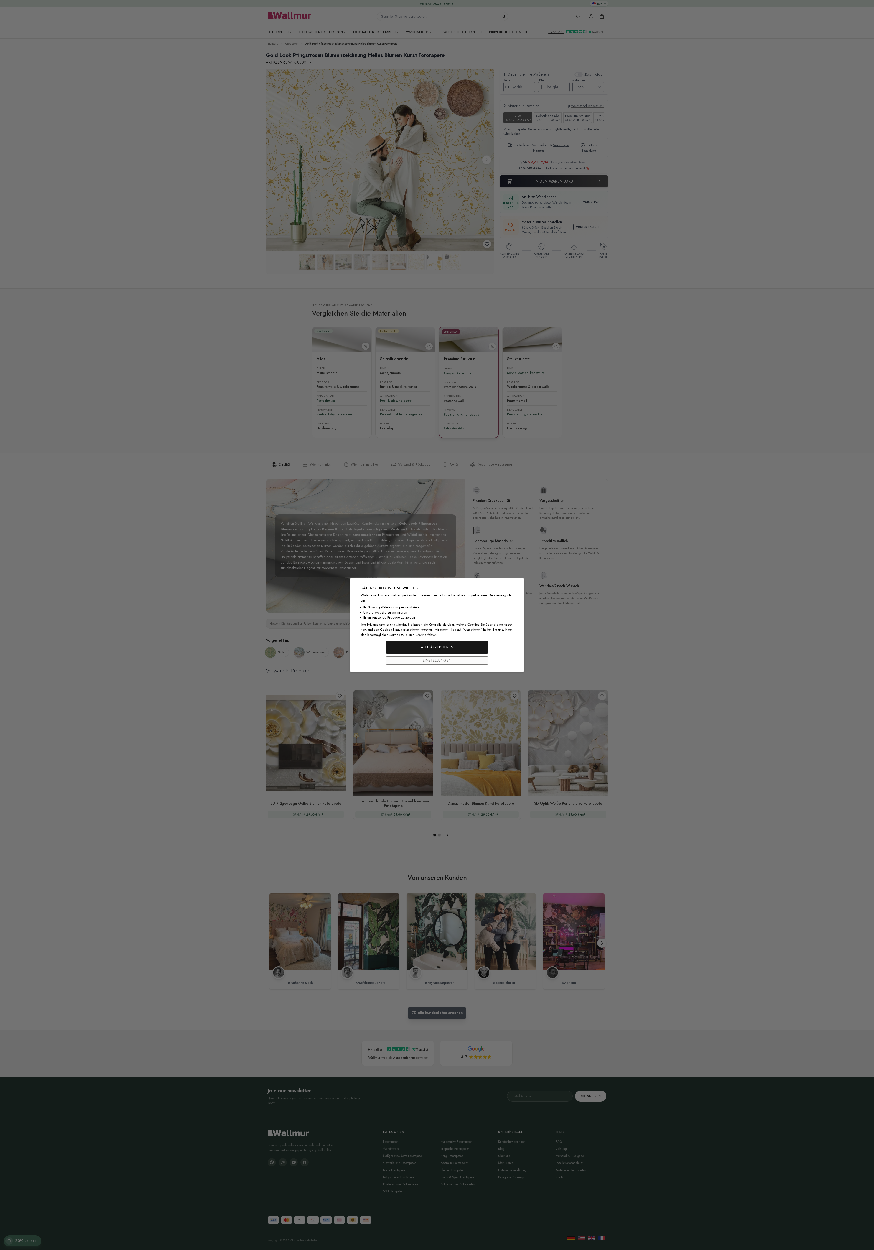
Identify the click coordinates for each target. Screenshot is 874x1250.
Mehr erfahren (426, 634)
